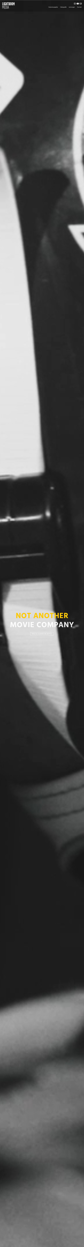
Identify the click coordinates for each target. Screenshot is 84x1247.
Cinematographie (53, 7)
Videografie (63, 7)
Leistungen (72, 7)
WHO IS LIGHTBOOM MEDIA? (42, 634)
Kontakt (79, 7)
